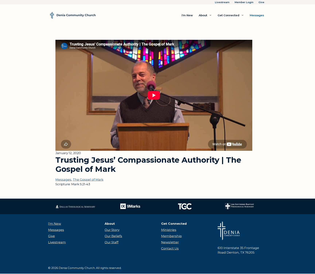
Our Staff (111, 242)
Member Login (244, 2)
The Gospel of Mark (88, 179)
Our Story (112, 230)
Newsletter (170, 242)
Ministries (168, 230)
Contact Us (170, 248)
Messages (257, 15)
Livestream (222, 2)
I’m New (187, 15)
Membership (171, 236)
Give (261, 2)
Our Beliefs (113, 236)
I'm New (54, 223)
